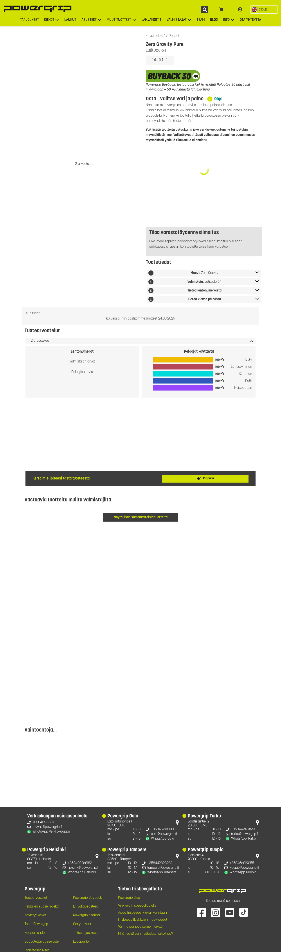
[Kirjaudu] (240, 9)
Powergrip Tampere (126, 850)
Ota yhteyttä (250, 20)
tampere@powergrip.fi (163, 868)
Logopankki (81, 941)
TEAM (201, 20)
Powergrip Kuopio (205, 850)
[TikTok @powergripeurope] (243, 912)
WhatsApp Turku (243, 838)
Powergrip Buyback (87, 898)
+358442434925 (243, 829)
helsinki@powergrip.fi (83, 868)
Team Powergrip (36, 924)
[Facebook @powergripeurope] (201, 912)
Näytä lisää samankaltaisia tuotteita (141, 517)
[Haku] (204, 9)
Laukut (70, 20)
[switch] (263, 9)
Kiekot (49, 20)
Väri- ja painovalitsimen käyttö (140, 927)
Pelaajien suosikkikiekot (42, 906)
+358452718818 (43, 822)
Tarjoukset (29, 20)
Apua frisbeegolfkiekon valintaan (142, 913)
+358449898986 (160, 863)
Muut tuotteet (119, 20)
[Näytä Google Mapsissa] (177, 823)
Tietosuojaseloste (85, 933)
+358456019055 (242, 863)
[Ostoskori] (221, 9)
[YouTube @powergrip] (229, 912)
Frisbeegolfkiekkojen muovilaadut (142, 920)
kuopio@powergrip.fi (244, 868)
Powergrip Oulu (122, 816)
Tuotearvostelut (36, 898)
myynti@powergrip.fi (47, 827)
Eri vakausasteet (85, 906)
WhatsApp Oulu (162, 838)
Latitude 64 (157, 36)
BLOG (214, 20)
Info (226, 20)
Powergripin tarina (86, 915)
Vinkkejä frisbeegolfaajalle (137, 906)
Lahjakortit (151, 20)
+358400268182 (80, 863)
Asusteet (89, 20)
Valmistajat (177, 20)
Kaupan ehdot (35, 933)
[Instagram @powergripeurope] (215, 912)
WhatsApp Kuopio (243, 872)
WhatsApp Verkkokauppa (51, 831)
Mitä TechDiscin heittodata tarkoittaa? (145, 934)
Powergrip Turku (204, 816)
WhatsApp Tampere (161, 872)
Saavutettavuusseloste (42, 941)
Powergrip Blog (129, 898)
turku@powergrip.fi (245, 834)
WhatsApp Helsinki (82, 872)
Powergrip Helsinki (46, 850)
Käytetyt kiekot (35, 915)
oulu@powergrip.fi (164, 834)
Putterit (174, 36)
